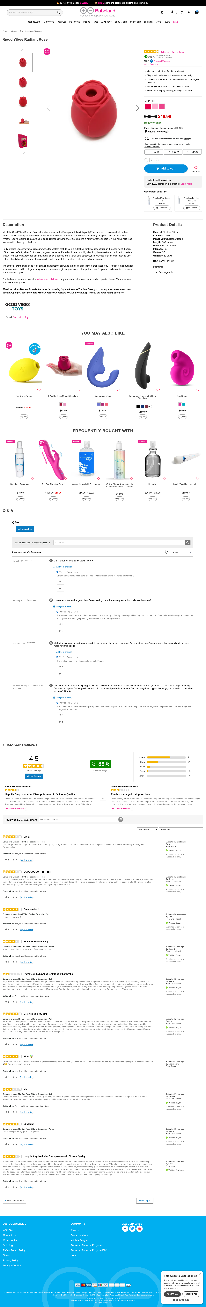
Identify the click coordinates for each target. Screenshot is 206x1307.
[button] (138, 108)
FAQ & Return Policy (14, 1250)
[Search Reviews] (120, 819)
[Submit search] (187, 542)
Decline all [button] (191, 1294)
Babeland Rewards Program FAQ (89, 1250)
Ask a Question (151, 64)
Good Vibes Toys (21, 317)
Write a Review (178, 52)
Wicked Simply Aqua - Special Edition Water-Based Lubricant (120, 485)
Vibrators (14, 31)
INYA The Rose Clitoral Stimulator (63, 396)
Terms (6, 1255)
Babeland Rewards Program (86, 1245)
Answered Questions (162, 61)
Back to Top (143, 1200)
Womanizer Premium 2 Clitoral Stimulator (142, 397)
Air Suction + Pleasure (31, 31)
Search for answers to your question (32, 543)
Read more (174, 1289)
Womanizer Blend (103, 396)
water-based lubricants (47, 279)
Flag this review (26, 860)
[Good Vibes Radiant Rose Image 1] (93, 108)
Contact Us (9, 1235)
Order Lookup (10, 1240)
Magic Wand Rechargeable (185, 484)
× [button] (200, 1274)
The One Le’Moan (24, 396)
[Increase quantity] (156, 160)
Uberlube (152, 484)
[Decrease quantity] (146, 160)
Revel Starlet (182, 396)
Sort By (167, 552)
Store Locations (79, 1235)
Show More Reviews (15, 1200)
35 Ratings (165, 52)
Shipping (8, 1245)
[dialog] (182, 1287)
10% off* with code (72, 2)
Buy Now (23, 416)
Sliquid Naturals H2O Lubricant (86, 484)
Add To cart (167, 168)
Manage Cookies (12, 1265)
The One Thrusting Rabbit (53, 484)
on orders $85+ (122, 2)
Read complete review (14, 808)
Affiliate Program (80, 1240)
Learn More (186, 183)
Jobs (73, 1255)
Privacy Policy (10, 1260)
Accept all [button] (172, 1294)
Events (75, 1230)
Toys (5, 31)
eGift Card (8, 1230)
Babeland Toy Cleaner (20, 484)
